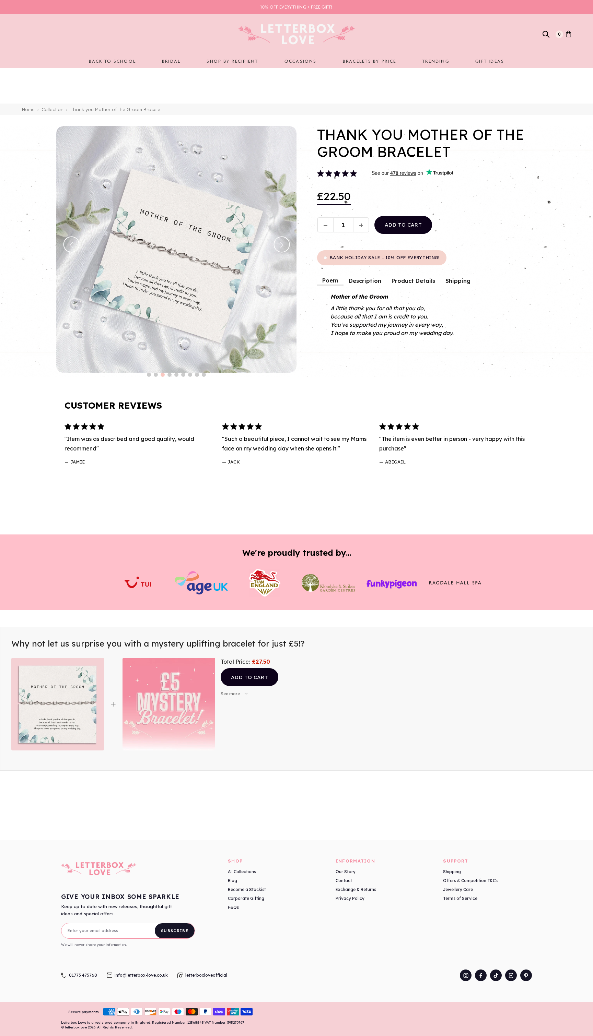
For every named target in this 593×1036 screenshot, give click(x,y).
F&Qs (233, 907)
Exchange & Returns (356, 889)
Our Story (346, 871)
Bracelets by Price (369, 61)
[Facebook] (481, 975)
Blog (232, 880)
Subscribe (174, 930)
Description (365, 280)
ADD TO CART (403, 224)
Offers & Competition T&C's (470, 880)
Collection (52, 109)
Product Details (413, 280)
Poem (330, 280)
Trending (435, 61)
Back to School (112, 61)
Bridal (171, 61)
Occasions (300, 61)
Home (28, 109)
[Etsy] (511, 975)
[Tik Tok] (496, 975)
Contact (344, 880)
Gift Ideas (489, 61)
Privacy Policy (350, 898)
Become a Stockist (247, 889)
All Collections (242, 871)
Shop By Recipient (232, 61)
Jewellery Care (458, 889)
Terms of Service (460, 898)
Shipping (457, 280)
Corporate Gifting (246, 898)
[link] (568, 34)
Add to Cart (249, 677)
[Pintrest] (526, 975)
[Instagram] (466, 975)
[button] (149, 375)
